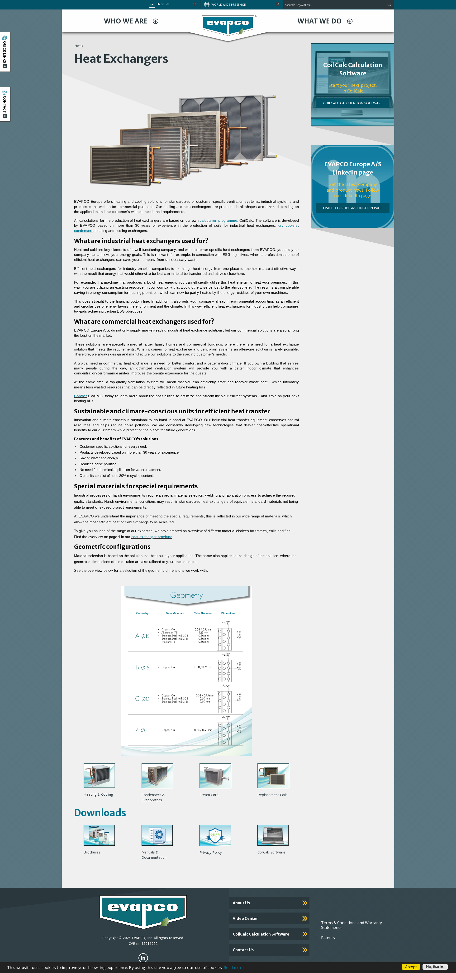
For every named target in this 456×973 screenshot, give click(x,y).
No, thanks (435, 967)
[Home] (228, 25)
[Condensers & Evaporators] (159, 777)
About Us (241, 902)
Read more (234, 967)
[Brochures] (101, 836)
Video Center (245, 918)
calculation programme (218, 220)
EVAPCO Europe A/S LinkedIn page (352, 208)
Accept (411, 966)
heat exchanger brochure (151, 537)
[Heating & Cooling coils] (101, 777)
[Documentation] (159, 836)
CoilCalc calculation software (261, 934)
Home (79, 46)
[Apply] (389, 4)
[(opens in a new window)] (143, 958)
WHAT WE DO (320, 20)
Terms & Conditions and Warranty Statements (351, 925)
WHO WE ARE (126, 20)
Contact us (243, 949)
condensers (83, 231)
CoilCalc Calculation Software (352, 103)
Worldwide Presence (228, 5)
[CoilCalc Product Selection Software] (274, 836)
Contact (80, 396)
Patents (328, 937)
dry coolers (288, 225)
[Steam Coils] (217, 777)
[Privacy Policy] (217, 837)
